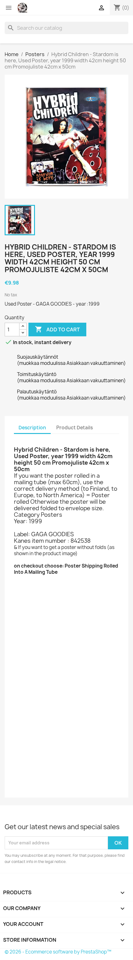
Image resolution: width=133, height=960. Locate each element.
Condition (26, 786)
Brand (21, 585)
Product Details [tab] (74, 427)
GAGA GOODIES (47, 585)
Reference (26, 593)
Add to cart (57, 329)
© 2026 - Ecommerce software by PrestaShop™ (58, 952)
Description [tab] (32, 427)
